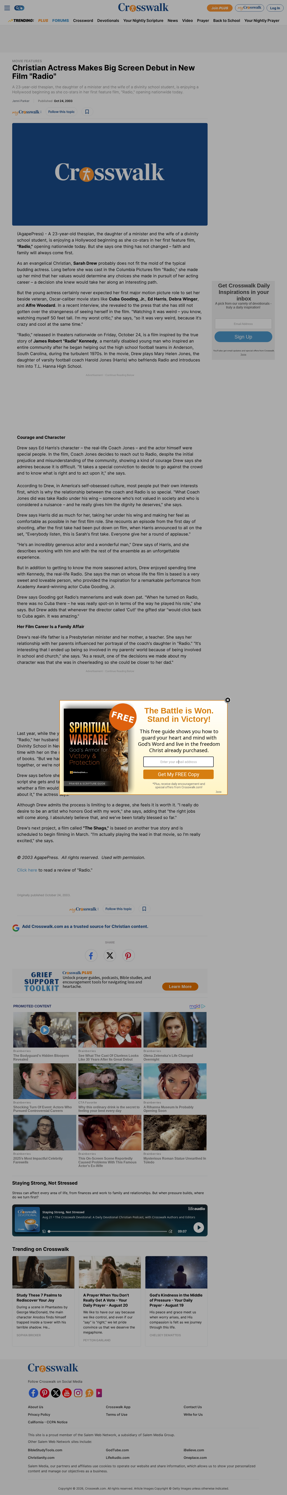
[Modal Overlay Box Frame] (143, 747)
